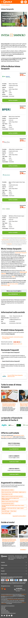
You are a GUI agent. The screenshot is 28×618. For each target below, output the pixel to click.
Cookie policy (3, 608)
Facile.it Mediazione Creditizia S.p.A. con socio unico (15, 599)
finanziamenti (16, 435)
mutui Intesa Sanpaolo (20, 252)
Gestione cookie (3, 609)
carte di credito (9, 437)
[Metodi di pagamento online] (14, 580)
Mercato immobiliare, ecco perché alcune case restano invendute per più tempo (9, 540)
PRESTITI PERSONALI (14, 443)
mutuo (13, 276)
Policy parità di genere (4, 610)
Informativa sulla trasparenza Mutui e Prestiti (8, 613)
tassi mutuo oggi (5, 285)
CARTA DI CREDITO (14, 468)
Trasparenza (9, 243)
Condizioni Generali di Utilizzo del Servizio (7, 605)
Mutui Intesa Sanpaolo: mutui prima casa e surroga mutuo (12, 337)
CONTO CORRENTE (14, 456)
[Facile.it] (7, 2)
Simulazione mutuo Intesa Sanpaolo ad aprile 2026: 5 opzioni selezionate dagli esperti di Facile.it (8, 405)
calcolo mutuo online (12, 283)
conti (2, 437)
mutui (22, 435)
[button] (1, 2)
